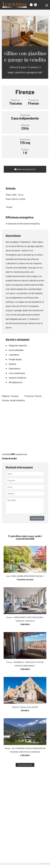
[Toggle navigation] (46, 5)
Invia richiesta (37, 518)
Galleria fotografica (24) (26, 169)
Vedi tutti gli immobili (25, 765)
